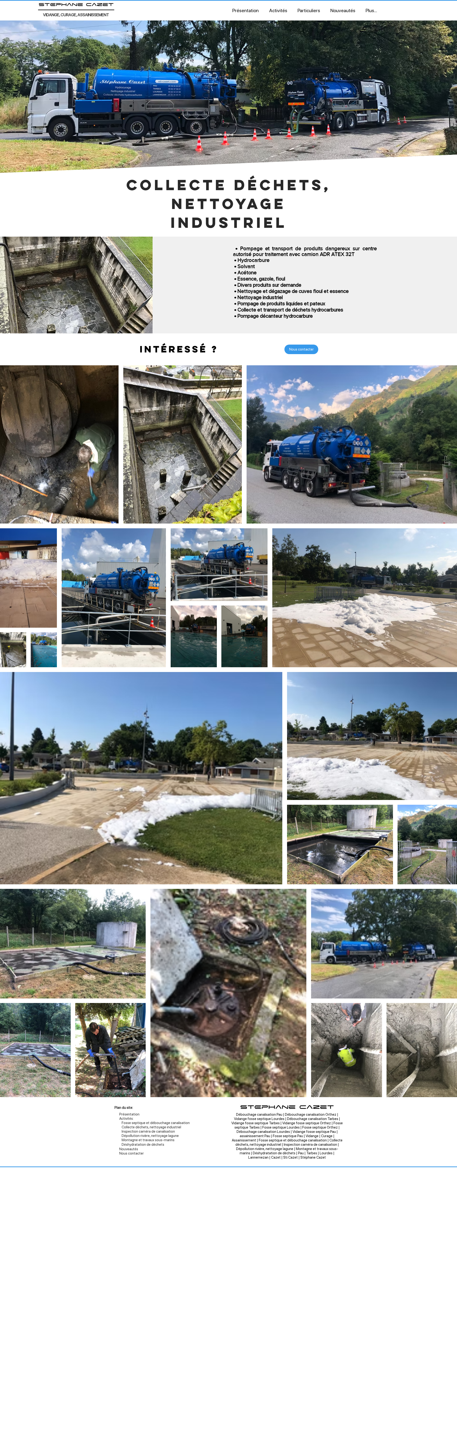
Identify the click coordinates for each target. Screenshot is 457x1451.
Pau (301, 1153)
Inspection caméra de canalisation (310, 1144)
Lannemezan (258, 1157)
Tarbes (311, 1153)
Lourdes (326, 1153)
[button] (278, 10)
